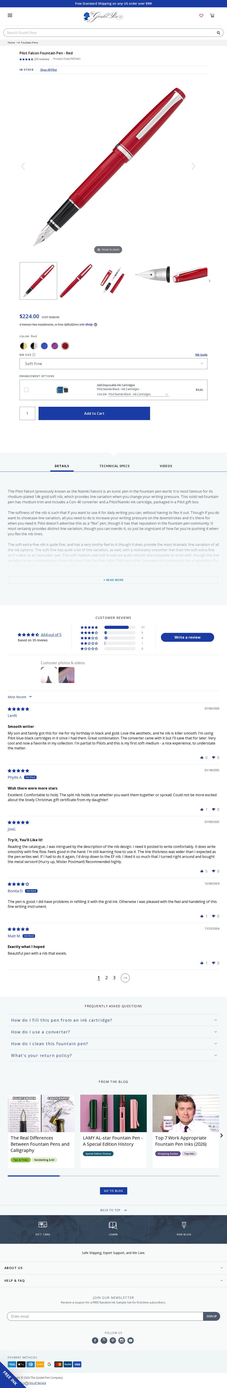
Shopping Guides (168, 1153)
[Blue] (44, 346)
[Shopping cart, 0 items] (214, 15)
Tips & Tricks (20, 1159)
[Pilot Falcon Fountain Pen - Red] (38, 281)
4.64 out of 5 (51, 634)
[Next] (193, 166)
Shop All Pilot (48, 70)
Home (11, 42)
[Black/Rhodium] (34, 346)
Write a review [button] (187, 637)
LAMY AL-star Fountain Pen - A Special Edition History (113, 1141)
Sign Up (212, 1316)
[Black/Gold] (23, 346)
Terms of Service (35, 1383)
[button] (89, 627)
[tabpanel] (113, 539)
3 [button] (114, 977)
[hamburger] (10, 15)
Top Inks (189, 1153)
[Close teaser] (26, 1383)
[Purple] (55, 346)
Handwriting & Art (44, 1159)
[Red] (65, 346)
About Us (13, 1268)
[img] (18, 709)
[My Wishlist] (201, 15)
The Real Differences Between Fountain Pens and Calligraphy (40, 1144)
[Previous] (23, 166)
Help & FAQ (14, 1280)
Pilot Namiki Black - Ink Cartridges (26, 390)
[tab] (62, 468)
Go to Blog (113, 1191)
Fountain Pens (29, 42)
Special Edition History (98, 1153)
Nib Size (25, 354)
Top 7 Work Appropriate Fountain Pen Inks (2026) (181, 1141)
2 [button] (106, 977)
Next (210, 281)
